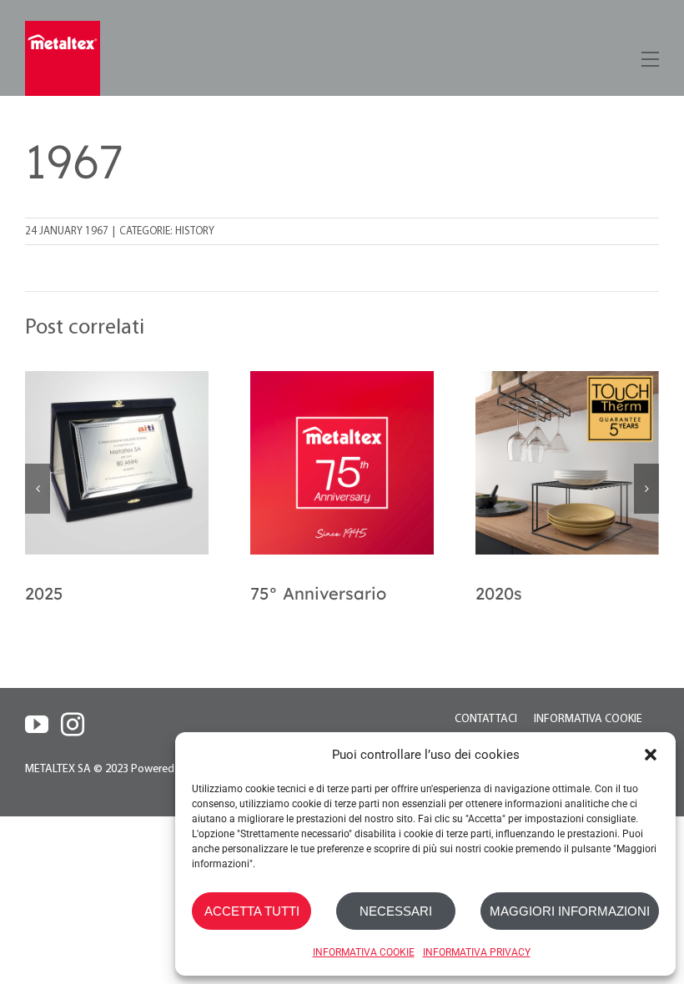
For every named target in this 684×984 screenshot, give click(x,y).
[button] (650, 754)
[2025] (117, 463)
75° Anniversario (318, 593)
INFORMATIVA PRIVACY (477, 952)
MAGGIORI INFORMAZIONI (570, 911)
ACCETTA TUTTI (251, 911)
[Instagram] (72, 724)
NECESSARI (396, 911)
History (194, 231)
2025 (44, 593)
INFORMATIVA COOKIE (364, 952)
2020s (498, 593)
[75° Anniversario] (342, 463)
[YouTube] (36, 724)
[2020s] (567, 463)
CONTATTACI (486, 719)
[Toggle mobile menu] (648, 56)
